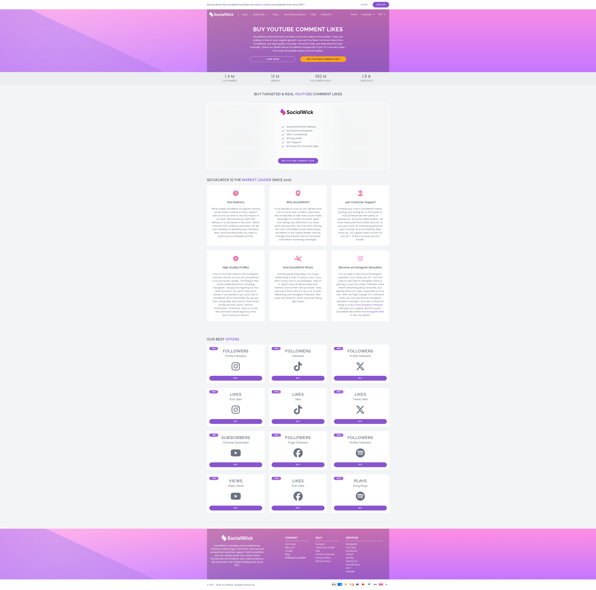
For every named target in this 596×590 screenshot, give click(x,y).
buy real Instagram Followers (367, 304)
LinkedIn (350, 571)
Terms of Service (325, 554)
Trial (276, 14)
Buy (236, 378)
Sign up (381, 4)
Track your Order (325, 547)
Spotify (350, 557)
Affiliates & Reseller (295, 557)
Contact (326, 14)
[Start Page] (221, 16)
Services (259, 14)
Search (354, 14)
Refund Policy (323, 561)
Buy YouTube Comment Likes (323, 59)
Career (289, 550)
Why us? (290, 547)
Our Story (290, 544)
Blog (287, 554)
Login (364, 4)
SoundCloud (353, 564)
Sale (245, 14)
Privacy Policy (323, 557)
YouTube (351, 547)
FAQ (318, 550)
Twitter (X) (352, 561)
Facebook (351, 550)
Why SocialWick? (295, 14)
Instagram (352, 544)
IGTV (348, 568)
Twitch (350, 554)
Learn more (272, 59)
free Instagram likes (373, 311)
